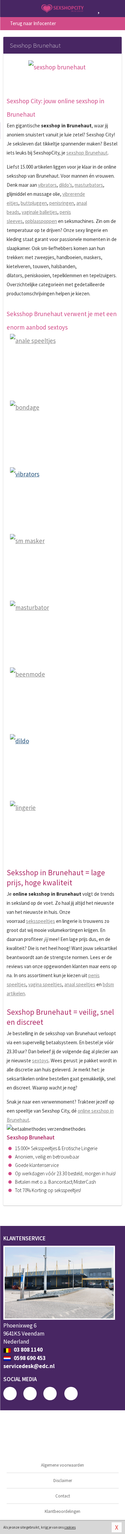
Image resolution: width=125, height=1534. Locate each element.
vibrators (47, 185)
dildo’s (65, 185)
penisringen (61, 203)
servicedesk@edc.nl (29, 1366)
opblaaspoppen (41, 221)
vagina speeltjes (45, 984)
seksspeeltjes (40, 921)
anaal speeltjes (79, 984)
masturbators (89, 185)
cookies (70, 1527)
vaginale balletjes (39, 212)
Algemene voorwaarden (62, 1465)
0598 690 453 (29, 1358)
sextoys (40, 1060)
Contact (62, 1496)
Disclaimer (62, 1480)
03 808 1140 (28, 1349)
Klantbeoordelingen (62, 1511)
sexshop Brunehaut (87, 153)
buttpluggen (34, 203)
